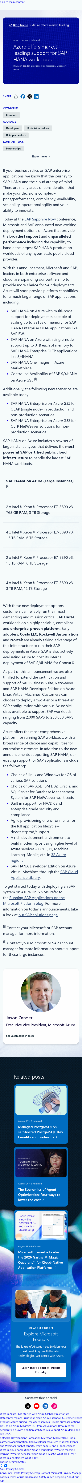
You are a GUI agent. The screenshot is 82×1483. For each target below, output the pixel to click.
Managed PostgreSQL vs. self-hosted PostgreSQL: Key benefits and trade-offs (40, 1132)
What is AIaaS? (47, 1453)
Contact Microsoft (51, 1472)
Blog (31, 1441)
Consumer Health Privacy (15, 1472)
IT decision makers (38, 128)
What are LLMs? (66, 1453)
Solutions (52, 1425)
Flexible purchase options (65, 1421)
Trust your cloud (32, 1417)
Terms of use (17, 1476)
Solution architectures (37, 1429)
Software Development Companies (20, 1437)
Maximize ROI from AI (33, 1425)
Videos (71, 1445)
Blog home (20, 25)
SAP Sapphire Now (40, 219)
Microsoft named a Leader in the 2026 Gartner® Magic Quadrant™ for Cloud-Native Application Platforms (40, 1260)
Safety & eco (46, 1476)
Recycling (60, 1476)
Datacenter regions (11, 1417)
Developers (12, 128)
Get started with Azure (31, 1413)
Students (64, 1441)
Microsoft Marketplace (54, 1437)
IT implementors (16, 135)
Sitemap (35, 1472)
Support (55, 1429)
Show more (39, 156)
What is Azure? (8, 1413)
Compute (11, 115)
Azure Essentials (52, 1417)
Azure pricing (19, 1421)
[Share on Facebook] (22, 96)
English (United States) (13, 1461)
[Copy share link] (16, 96)
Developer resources (46, 1441)
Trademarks (31, 1476)
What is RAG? (32, 1457)
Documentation (18, 1441)
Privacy (67, 1472)
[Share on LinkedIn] (36, 96)
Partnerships (13, 148)
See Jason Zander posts (20, 1035)
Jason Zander (23, 66)
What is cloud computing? (15, 1449)
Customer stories (72, 1417)
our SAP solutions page (38, 915)
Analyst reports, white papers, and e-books (42, 1445)
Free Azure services (38, 1421)
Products (5, 1421)
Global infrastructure (57, 1413)
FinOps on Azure (9, 1425)
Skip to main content (12, 1)
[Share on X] (29, 96)
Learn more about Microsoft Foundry (41, 1370)
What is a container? (12, 1457)
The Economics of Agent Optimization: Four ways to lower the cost (39, 1195)
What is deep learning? (24, 1453)
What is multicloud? (43, 1449)
